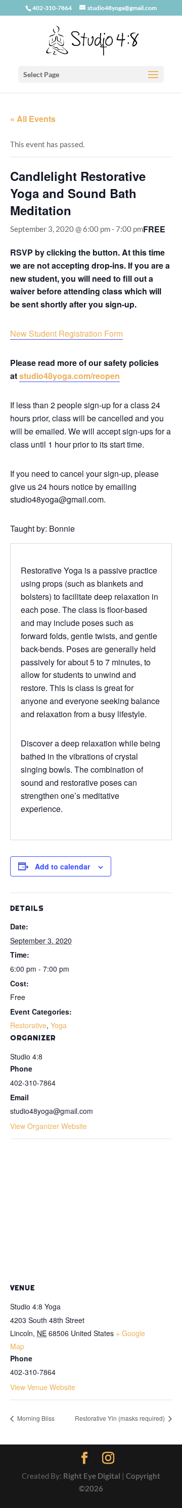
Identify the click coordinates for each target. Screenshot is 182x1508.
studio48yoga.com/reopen (69, 376)
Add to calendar (62, 866)
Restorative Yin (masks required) (120, 1418)
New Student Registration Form (66, 333)
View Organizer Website (48, 1126)
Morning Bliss (35, 1418)
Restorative (28, 1025)
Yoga (59, 1025)
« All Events (33, 118)
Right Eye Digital (91, 1475)
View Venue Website (42, 1387)
